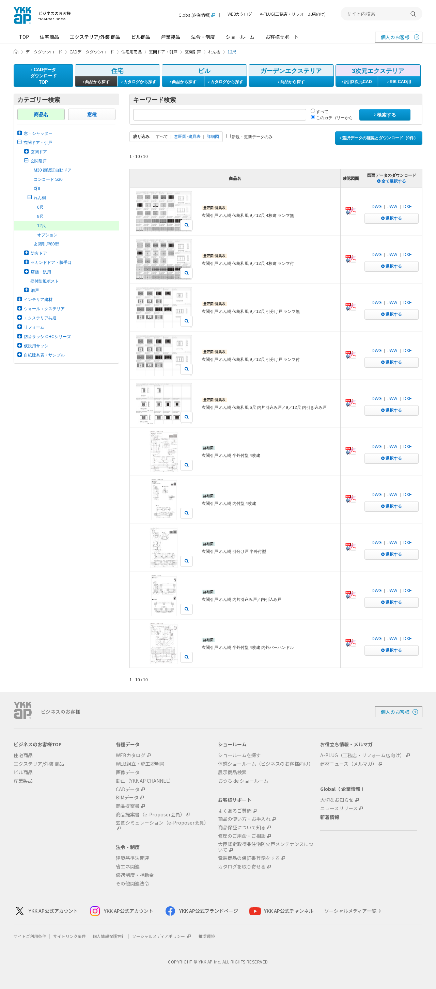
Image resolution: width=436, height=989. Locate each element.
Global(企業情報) (194, 15)
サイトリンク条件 (69, 936)
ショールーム (240, 36)
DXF (407, 206)
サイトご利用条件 (30, 936)
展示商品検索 (232, 772)
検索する (386, 114)
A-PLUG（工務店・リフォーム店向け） (362, 755)
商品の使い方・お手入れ (244, 819)
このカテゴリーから (334, 117)
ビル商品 (140, 36)
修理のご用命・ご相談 (242, 836)
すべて (321, 111)
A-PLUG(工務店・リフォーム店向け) (293, 14)
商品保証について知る (242, 827)
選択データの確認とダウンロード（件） (379, 137)
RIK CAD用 (400, 81)
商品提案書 (128, 806)
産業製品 (170, 36)
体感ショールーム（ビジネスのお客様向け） (265, 764)
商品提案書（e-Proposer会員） (150, 814)
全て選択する (393, 181)
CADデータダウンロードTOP (43, 76)
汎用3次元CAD (357, 81)
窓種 (92, 114)
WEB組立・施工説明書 (140, 764)
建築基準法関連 (132, 858)
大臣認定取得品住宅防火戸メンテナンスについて (265, 847)
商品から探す (97, 81)
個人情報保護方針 (109, 936)
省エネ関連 (128, 867)
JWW (392, 206)
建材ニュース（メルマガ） (348, 764)
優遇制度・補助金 (135, 875)
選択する (393, 218)
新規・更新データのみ (251, 136)
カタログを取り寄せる (242, 867)
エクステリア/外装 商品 (95, 36)
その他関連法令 (132, 884)
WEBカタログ (240, 14)
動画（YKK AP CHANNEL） (145, 781)
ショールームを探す (239, 755)
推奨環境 (207, 936)
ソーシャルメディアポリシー (159, 936)
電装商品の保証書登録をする (249, 858)
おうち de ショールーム (243, 781)
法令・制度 (203, 36)
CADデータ (128, 789)
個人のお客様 (395, 37)
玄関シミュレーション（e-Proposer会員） (162, 823)
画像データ (128, 772)
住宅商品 (49, 36)
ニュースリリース (339, 808)
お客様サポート (282, 36)
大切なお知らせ (337, 800)
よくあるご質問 (234, 811)
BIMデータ (127, 797)
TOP (24, 36)
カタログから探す (139, 81)
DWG (377, 206)
